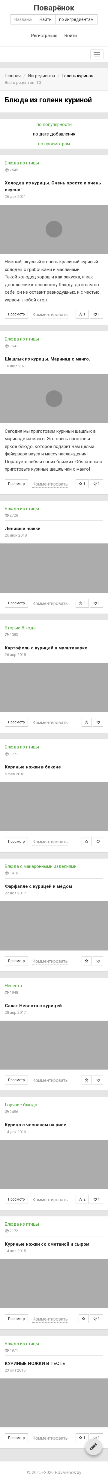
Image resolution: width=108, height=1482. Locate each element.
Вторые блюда (20, 628)
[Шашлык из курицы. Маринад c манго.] (54, 398)
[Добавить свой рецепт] (94, 1446)
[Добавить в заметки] (87, 722)
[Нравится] (98, 722)
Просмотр (16, 314)
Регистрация (44, 35)
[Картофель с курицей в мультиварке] (54, 687)
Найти (46, 19)
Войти (70, 35)
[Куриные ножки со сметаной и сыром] (54, 1283)
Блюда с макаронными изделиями (40, 866)
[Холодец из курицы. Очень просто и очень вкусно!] (54, 229)
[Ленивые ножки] (54, 568)
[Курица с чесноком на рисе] (54, 1164)
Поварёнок (54, 7)
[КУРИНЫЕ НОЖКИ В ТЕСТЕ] (54, 1403)
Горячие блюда (21, 1104)
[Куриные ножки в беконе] (54, 806)
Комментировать (50, 314)
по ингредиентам (76, 19)
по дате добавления (54, 134)
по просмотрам (54, 144)
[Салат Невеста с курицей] (54, 1045)
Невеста (13, 985)
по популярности (54, 124)
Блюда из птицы (22, 163)
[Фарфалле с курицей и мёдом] (54, 925)
